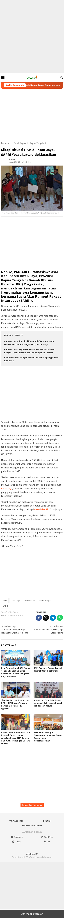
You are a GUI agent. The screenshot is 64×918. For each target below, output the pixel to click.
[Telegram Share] (53, 618)
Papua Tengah (45, 600)
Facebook (18, 837)
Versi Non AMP (32, 854)
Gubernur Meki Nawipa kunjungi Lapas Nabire (48, 629)
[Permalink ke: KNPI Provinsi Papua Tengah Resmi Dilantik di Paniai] (48, 658)
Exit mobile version (32, 913)
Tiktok (18, 841)
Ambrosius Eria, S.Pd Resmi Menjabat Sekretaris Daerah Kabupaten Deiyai (48, 703)
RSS (48, 841)
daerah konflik (42, 509)
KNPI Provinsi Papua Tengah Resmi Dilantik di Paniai (48, 669)
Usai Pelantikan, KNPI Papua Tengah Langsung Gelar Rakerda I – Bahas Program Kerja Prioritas (15, 672)
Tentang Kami (16, 821)
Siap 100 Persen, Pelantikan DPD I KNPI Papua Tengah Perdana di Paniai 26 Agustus (15, 704)
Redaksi (47, 821)
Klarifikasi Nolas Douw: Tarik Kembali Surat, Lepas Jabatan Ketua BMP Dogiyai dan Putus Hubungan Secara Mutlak (15, 738)
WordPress (48, 837)
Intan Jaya (6, 488)
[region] (32, 25)
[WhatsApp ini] (60, 618)
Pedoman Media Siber (31, 825)
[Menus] (3, 77)
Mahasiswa (30, 600)
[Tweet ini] (46, 618)
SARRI (5, 605)
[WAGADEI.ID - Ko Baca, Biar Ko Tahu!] (32, 77)
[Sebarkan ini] (39, 618)
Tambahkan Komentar (32, 805)
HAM (5, 600)
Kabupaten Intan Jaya (19, 276)
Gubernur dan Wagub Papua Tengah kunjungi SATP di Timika (15, 629)
